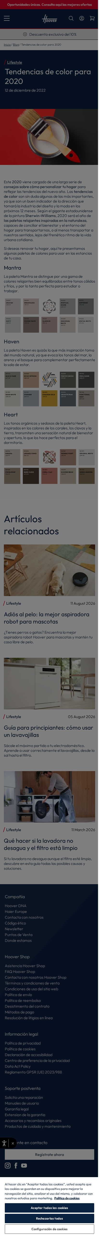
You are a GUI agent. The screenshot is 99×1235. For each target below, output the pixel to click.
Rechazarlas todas (49, 1218)
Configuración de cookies (49, 1229)
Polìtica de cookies (67, 1198)
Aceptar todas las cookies (49, 1208)
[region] (49, 1206)
